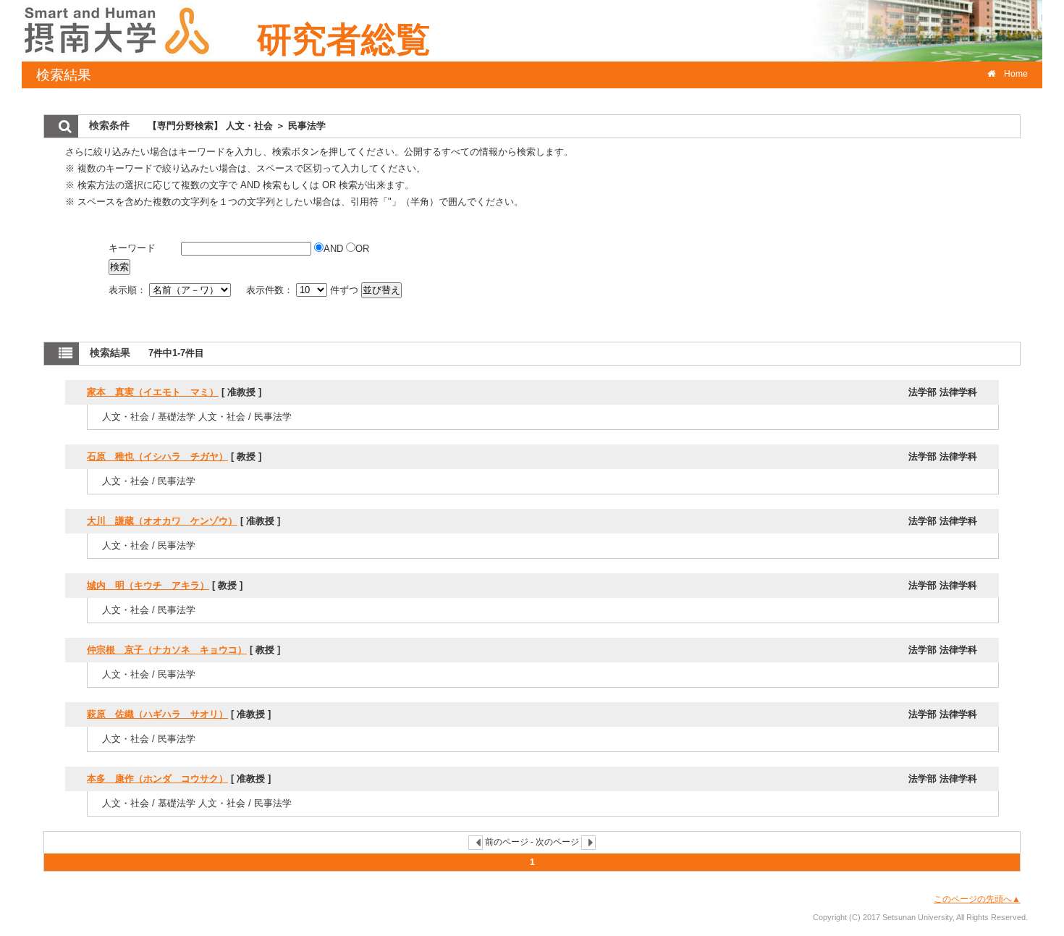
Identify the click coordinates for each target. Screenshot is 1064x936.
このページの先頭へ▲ (977, 899)
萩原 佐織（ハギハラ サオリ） (157, 714)
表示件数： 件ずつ (303, 289)
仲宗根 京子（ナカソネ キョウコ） (167, 649)
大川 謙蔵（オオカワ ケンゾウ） (162, 520)
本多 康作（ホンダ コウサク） (157, 778)
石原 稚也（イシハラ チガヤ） (157, 456)
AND (335, 248)
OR (362, 248)
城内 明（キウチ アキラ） (148, 585)
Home (1016, 74)
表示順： (129, 289)
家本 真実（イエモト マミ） (153, 392)
